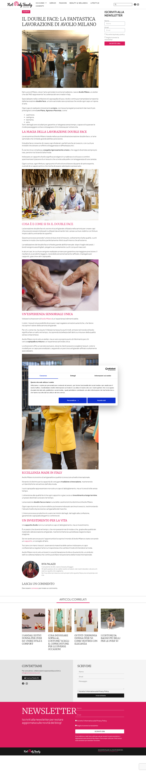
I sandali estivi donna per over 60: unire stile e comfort (32, 639)
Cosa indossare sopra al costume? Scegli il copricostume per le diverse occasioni (58, 642)
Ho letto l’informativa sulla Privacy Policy (94, 691)
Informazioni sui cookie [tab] (103, 376)
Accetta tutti (101, 400)
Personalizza (71, 400)
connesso (34, 588)
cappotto (28, 541)
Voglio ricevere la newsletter (111, 38)
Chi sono (40, 3)
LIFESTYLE (95, 3)
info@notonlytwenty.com (31, 673)
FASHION (63, 3)
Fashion (26, 12)
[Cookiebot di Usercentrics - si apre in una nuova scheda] (107, 369)
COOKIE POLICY (113, 751)
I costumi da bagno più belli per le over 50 (110, 638)
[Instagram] (138, 4)
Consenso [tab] (43, 376)
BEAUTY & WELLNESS (79, 3)
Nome (106, 21)
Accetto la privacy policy (115, 34)
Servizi (53, 3)
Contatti (40, 6)
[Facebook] (135, 4)
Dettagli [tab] (73, 376)
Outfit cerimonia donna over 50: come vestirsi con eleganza (85, 639)
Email (106, 27)
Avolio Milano (46, 319)
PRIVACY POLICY (103, 751)
